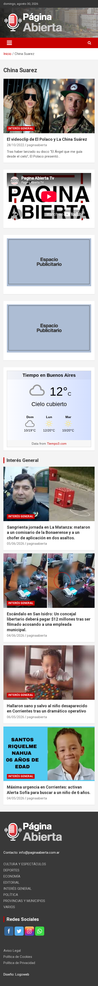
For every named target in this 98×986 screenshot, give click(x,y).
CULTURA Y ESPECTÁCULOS (24, 864)
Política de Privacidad (19, 963)
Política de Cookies (17, 957)
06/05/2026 (15, 717)
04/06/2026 (15, 635)
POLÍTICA (10, 895)
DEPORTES (11, 870)
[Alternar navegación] (9, 43)
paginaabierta (37, 145)
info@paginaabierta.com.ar (39, 852)
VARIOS (9, 907)
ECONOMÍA (11, 876)
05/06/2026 (15, 543)
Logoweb (22, 974)
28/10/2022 (15, 145)
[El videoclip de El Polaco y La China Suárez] (49, 106)
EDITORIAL (11, 882)
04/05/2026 (15, 798)
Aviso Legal (12, 951)
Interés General (23, 460)
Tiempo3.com (57, 443)
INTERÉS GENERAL (20, 128)
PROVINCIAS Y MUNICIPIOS (24, 901)
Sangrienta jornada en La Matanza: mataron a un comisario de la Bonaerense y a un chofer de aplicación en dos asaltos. (48, 532)
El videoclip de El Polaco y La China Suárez (47, 139)
